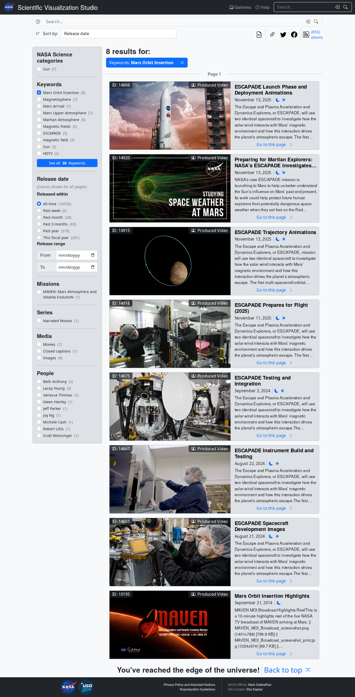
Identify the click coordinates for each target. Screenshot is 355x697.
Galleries (242, 7)
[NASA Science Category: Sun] (284, 100)
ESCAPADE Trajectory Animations (275, 232)
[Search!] (346, 7)
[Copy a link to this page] (272, 34)
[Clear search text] (336, 7)
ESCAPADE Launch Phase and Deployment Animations (271, 89)
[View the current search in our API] (259, 35)
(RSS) (315, 31)
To (42, 267)
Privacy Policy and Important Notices (189, 685)
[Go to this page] (170, 115)
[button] (182, 63)
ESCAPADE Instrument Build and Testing (274, 453)
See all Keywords (67, 163)
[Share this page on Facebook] (294, 35)
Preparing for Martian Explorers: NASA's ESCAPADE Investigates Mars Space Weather (274, 162)
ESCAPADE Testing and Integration (263, 380)
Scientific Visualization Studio (58, 7)
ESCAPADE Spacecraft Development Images (262, 526)
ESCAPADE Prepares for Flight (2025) (271, 308)
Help (264, 7)
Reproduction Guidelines (197, 689)
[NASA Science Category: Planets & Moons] (278, 100)
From (45, 255)
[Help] (37, 21)
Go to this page (272, 144)
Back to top (283, 670)
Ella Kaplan (254, 689)
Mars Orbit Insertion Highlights (272, 596)
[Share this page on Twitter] (283, 35)
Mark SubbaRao (259, 685)
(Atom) (317, 37)
